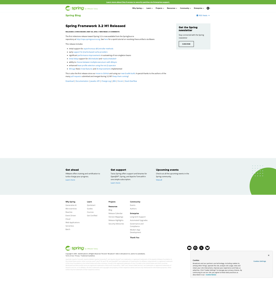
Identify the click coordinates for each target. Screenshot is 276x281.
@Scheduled (93, 58)
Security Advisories (116, 224)
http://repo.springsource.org (88, 39)
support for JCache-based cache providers (90, 52)
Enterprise (134, 213)
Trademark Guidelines (88, 256)
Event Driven (71, 215)
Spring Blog (73, 15)
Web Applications (73, 222)
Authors (133, 208)
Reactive (69, 212)
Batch (68, 229)
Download (70, 81)
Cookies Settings (259, 261)
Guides (90, 208)
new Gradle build (128, 73)
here (106, 39)
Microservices (71, 208)
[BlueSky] (207, 248)
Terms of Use (70, 256)
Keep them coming (120, 76)
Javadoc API (95, 81)
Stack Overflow (131, 81)
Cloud (68, 219)
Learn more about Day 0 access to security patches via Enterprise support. (138, 2)
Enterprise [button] (198, 8)
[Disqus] (118, 115)
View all (159, 180)
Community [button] (184, 8)
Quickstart (91, 205)
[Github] (195, 248)
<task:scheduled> (109, 58)
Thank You (134, 237)
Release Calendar (116, 213)
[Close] (268, 255)
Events (132, 205)
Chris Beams (80, 32)
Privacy (77, 256)
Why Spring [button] (137, 8)
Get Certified (92, 215)
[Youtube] (189, 248)
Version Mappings (116, 217)
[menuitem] (208, 8)
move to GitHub (102, 73)
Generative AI (71, 205)
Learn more (70, 180)
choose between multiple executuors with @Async (96, 62)
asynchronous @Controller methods (98, 48)
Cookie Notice (210, 275)
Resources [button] (171, 8)
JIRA (114, 81)
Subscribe (186, 44)
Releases (70, 32)
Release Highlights (116, 220)
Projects (112, 202)
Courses (90, 212)
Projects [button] (159, 8)
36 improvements (103, 69)
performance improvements (89, 55)
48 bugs (72, 69)
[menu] (209, 8)
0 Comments (114, 32)
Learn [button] (148, 8)
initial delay (73, 58)
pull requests (76, 76)
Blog (110, 210)
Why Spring (70, 202)
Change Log (106, 81)
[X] (201, 248)
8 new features (87, 69)
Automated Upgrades (139, 220)
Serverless (70, 226)
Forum (120, 81)
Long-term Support (138, 217)
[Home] (81, 8)
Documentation (82, 81)
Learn (89, 202)
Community (135, 202)
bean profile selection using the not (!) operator (97, 65)
